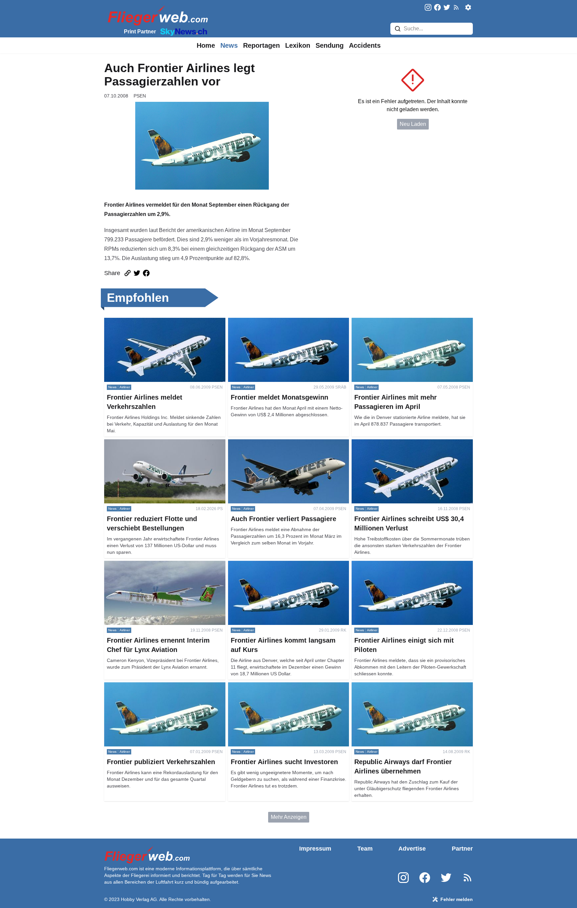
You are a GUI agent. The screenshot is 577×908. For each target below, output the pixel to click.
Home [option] (206, 45)
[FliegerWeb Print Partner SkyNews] (182, 31)
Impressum (315, 848)
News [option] (229, 45)
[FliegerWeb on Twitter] (446, 8)
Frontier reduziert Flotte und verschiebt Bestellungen (149, 447)
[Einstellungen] (468, 7)
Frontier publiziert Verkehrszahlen (144, 686)
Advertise (412, 848)
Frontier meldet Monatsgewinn (264, 321)
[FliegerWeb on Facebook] (437, 8)
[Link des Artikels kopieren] (127, 273)
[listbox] (206, 45)
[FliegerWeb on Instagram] (428, 8)
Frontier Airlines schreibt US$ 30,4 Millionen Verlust (404, 447)
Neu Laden (413, 124)
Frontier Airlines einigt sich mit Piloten (396, 565)
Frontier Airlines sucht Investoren (267, 686)
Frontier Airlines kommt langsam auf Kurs (276, 565)
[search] (397, 28)
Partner (462, 848)
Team (365, 848)
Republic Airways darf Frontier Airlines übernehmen (397, 690)
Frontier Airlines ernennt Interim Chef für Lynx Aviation (157, 569)
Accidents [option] (365, 45)
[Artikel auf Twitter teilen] (137, 273)
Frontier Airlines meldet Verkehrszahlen (150, 321)
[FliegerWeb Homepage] (156, 15)
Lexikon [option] (297, 45)
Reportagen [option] (261, 45)
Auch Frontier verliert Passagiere (267, 443)
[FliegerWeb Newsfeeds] (456, 7)
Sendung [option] (330, 45)
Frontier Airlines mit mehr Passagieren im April (406, 321)
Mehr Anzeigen (289, 817)
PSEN (140, 95)
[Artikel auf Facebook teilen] (146, 273)
